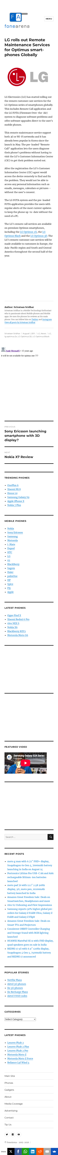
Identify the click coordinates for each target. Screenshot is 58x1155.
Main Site (10, 1076)
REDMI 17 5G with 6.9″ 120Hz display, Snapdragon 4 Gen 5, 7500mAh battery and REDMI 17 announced (29, 952)
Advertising (11, 1110)
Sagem (11, 568)
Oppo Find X (14, 615)
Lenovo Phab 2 (15, 1042)
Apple (10, 592)
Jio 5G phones (15, 987)
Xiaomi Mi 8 (14, 489)
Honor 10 (12, 493)
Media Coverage (14, 1103)
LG (38, 333)
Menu (49, 19)
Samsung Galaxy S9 (18, 497)
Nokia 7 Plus (14, 505)
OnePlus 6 (13, 485)
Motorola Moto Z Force (20, 1058)
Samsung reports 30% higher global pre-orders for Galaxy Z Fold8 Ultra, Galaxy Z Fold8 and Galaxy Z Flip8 (30, 913)
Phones (9, 1083)
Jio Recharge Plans (17, 991)
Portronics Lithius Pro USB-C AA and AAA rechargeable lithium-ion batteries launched (30, 877)
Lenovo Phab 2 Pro (17, 1050)
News (43, 333)
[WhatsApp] (25, 1151)
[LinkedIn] (32, 1151)
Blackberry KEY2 (16, 631)
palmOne (12, 576)
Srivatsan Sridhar (12, 333)
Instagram (47, 319)
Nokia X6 (12, 627)
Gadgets (9, 1090)
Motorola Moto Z (16, 1054)
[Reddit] (40, 1151)
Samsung (12, 536)
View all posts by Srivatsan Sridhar (20, 322)
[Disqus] (29, 381)
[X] (11, 1151)
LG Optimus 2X (28, 231)
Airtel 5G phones (16, 984)
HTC (9, 552)
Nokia (10, 528)
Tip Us (8, 1124)
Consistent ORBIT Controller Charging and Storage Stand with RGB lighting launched (28, 932)
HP (9, 580)
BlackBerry (13, 564)
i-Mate (11, 544)
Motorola (12, 540)
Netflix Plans (14, 980)
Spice (10, 584)
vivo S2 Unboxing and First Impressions (29, 905)
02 (8, 560)
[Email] (47, 1151)
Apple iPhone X (15, 501)
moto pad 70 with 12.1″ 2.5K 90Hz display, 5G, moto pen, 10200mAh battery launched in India (26, 889)
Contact (9, 1117)
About (8, 1096)
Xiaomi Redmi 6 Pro (18, 619)
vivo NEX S (13, 623)
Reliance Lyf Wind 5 (18, 1062)
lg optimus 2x (11, 336)
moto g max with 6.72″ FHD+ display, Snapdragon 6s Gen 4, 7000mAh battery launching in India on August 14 (29, 865)
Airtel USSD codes (17, 995)
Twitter (35, 319)
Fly (9, 588)
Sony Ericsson (15, 532)
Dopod (11, 548)
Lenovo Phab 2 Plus (18, 1046)
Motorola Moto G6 (17, 635)
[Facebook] (18, 1151)
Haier (10, 572)
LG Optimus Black (41, 336)
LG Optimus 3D (38, 235)
